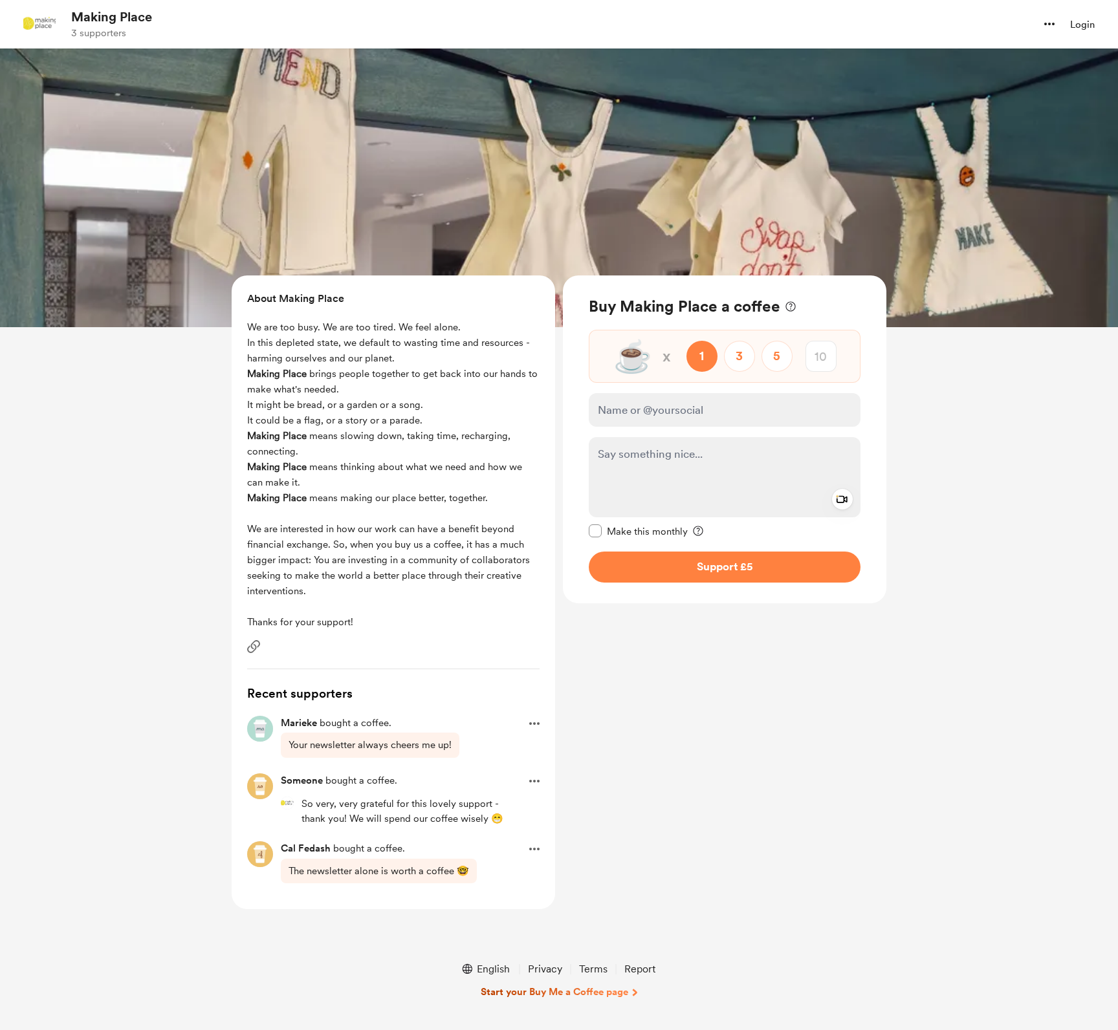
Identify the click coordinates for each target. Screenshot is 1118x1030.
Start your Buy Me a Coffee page (554, 992)
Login (1082, 24)
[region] (724, 439)
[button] (1049, 24)
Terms (593, 969)
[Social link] (253, 646)
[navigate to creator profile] (39, 24)
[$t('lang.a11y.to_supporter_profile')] (287, 803)
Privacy (545, 969)
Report (639, 969)
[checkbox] (638, 530)
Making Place (111, 17)
